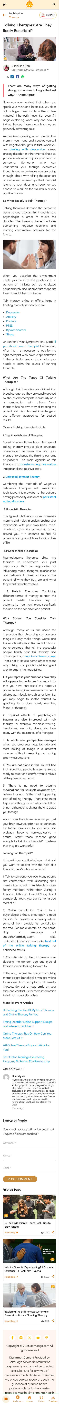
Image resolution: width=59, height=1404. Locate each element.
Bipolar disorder (16, 330)
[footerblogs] (6, 1399)
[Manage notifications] (51, 1396)
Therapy (14, 17)
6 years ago (17, 1108)
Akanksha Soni (20, 66)
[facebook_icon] (17, 78)
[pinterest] (46, 1338)
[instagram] (21, 1338)
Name (7, 1155)
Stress (10, 334)
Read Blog (11, 1232)
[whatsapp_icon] (22, 78)
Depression (13, 312)
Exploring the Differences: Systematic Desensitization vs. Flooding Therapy (27, 1313)
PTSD (9, 325)
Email (7, 1167)
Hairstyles (18, 1076)
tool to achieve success (40, 656)
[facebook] (12, 1338)
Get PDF (50, 15)
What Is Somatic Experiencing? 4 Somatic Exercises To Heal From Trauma (29, 1269)
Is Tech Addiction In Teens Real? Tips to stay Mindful (28, 1224)
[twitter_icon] (7, 77)
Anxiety (11, 317)
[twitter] (29, 1338)
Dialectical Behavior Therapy (23, 476)
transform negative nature (38, 464)
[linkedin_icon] (12, 78)
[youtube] (38, 1338)
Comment (9, 1142)
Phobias (11, 321)
